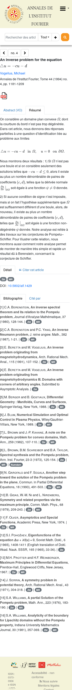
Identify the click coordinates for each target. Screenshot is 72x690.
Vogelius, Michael (12, 73)
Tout (44, 37)
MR (11, 279)
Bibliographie (12, 298)
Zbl (3, 279)
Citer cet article (33, 269)
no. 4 (14, 53)
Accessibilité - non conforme (43, 675)
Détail (7, 269)
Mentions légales (48, 685)
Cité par (34, 298)
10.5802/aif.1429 (20, 285)
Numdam (16, 464)
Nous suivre (50, 681)
